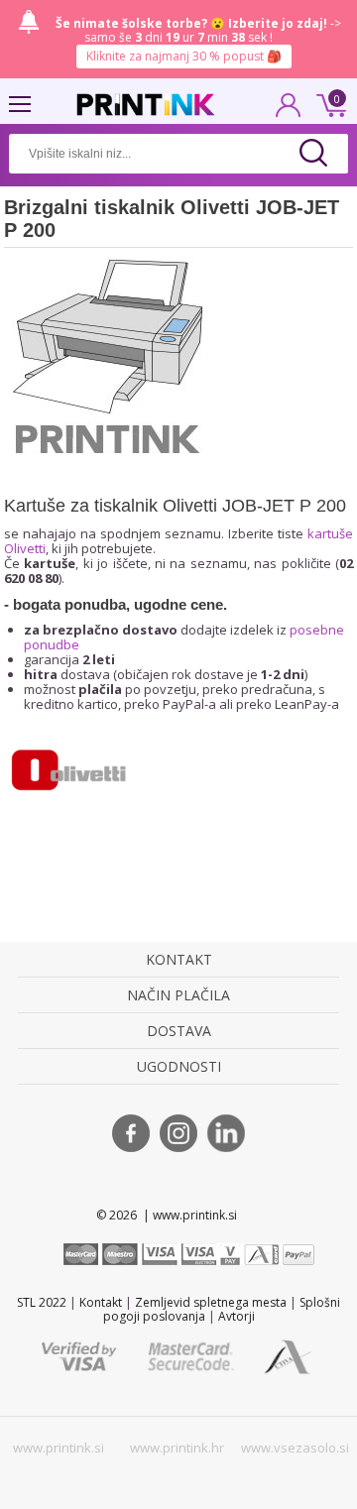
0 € (328, 103)
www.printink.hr (177, 1447)
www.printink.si (58, 1447)
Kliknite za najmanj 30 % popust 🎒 (184, 56)
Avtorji (236, 1316)
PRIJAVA (288, 111)
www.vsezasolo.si (295, 1447)
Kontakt (100, 1302)
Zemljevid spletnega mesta (211, 1302)
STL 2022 (41, 1302)
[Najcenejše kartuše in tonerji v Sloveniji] (145, 104)
